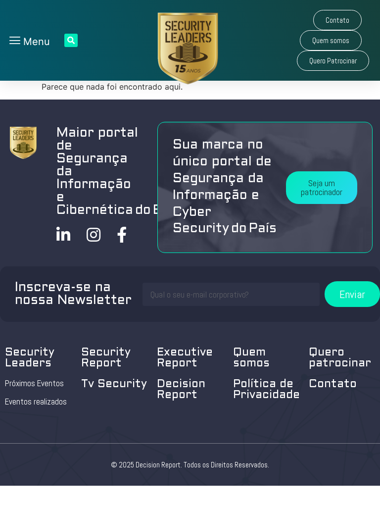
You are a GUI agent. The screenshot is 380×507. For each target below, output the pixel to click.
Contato (333, 384)
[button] (337, 20)
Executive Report (185, 358)
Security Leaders (29, 358)
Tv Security (114, 384)
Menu (35, 42)
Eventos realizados (36, 401)
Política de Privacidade (266, 390)
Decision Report (181, 390)
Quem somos (251, 358)
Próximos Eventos (34, 383)
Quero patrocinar (340, 358)
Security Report (106, 358)
